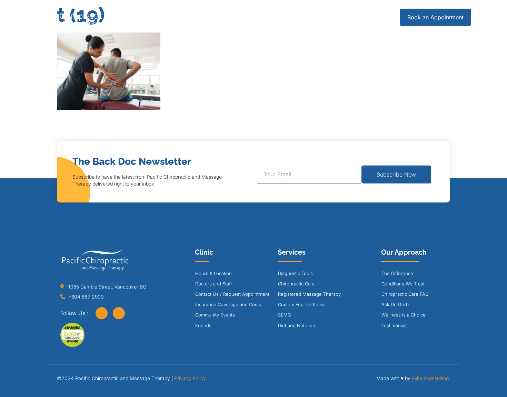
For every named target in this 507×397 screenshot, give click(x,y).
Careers (355, 17)
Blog (323, 17)
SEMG (284, 315)
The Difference (397, 273)
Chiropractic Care (296, 283)
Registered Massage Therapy (309, 294)
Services (181, 17)
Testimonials (394, 325)
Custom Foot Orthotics (302, 304)
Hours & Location (213, 273)
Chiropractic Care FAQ (405, 294)
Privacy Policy (190, 378)
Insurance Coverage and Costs (228, 304)
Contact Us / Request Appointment (232, 294)
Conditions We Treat (403, 283)
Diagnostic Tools (295, 273)
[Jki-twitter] (119, 313)
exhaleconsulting (430, 378)
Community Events (215, 315)
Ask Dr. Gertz (395, 304)
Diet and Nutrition (296, 325)
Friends (203, 325)
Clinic (224, 17)
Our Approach (274, 17)
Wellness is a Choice (403, 315)
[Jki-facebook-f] (102, 313)
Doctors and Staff (213, 283)
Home (146, 17)
